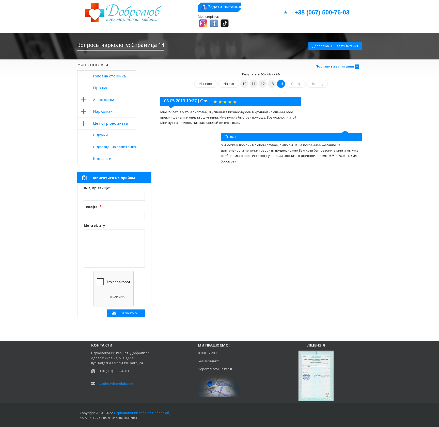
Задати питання (224, 7)
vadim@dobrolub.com (116, 383)
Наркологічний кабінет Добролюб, (141, 412)
